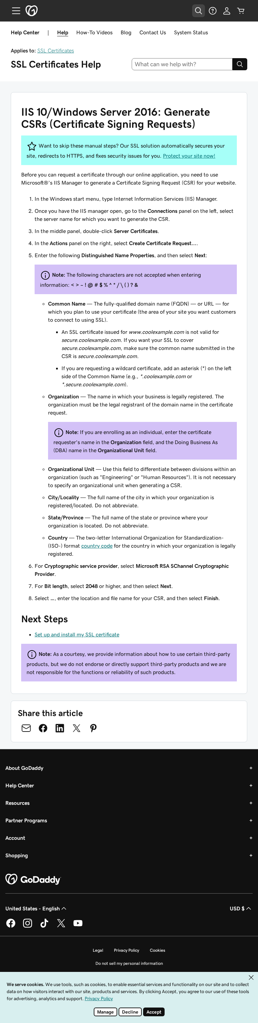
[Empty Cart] (241, 10)
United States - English (32, 908)
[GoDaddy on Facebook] (10, 926)
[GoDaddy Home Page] (33, 879)
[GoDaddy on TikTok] (44, 926)
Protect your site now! (189, 155)
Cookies (157, 950)
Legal (98, 950)
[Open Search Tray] (198, 10)
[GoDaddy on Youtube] (78, 926)
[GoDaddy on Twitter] (61, 926)
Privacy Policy (126, 950)
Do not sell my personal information (129, 963)
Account (15, 837)
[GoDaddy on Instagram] (27, 926)
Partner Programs (26, 820)
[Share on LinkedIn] (59, 728)
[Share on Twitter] (76, 728)
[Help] (212, 10)
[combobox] (182, 64)
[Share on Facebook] (43, 728)
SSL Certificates (55, 50)
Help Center (19, 785)
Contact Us (152, 32)
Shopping (16, 855)
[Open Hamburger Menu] (13, 10)
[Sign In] (226, 10)
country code (97, 545)
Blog (126, 32)
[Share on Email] (26, 728)
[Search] (239, 64)
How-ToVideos (94, 32)
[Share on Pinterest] (93, 728)
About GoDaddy (24, 768)
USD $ (237, 908)
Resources (17, 802)
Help (62, 32)
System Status (191, 32)
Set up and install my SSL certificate (77, 634)
